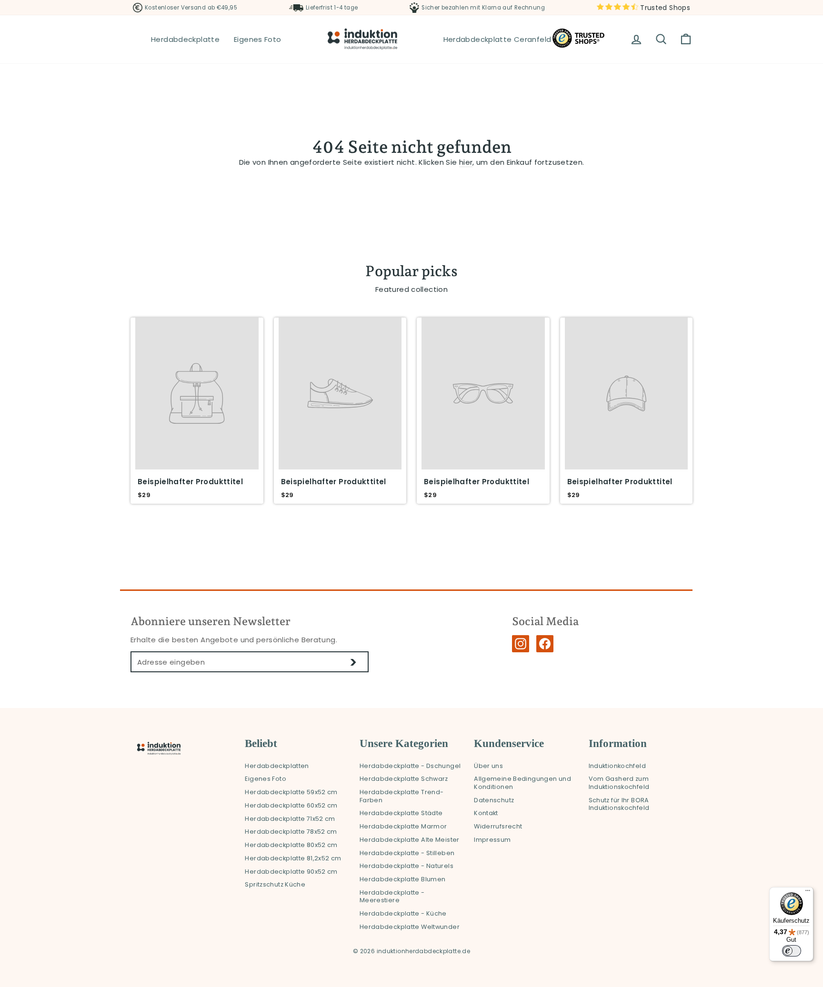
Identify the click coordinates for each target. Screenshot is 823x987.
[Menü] (807, 892)
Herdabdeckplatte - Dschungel (410, 766)
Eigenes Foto (257, 39)
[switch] (791, 951)
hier (466, 162)
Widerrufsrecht (498, 826)
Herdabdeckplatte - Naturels (406, 866)
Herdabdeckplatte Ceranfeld (497, 39)
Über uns (488, 766)
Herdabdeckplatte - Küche (403, 913)
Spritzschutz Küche (275, 884)
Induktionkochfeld (617, 766)
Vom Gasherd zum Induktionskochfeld (619, 783)
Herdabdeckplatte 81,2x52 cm (293, 858)
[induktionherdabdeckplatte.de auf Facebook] (545, 643)
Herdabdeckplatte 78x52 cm (291, 831)
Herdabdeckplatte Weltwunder (410, 927)
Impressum (492, 840)
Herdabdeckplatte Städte (401, 813)
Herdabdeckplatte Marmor (403, 826)
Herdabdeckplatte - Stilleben (407, 853)
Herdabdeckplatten (277, 766)
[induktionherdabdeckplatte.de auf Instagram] (520, 643)
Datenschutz (494, 800)
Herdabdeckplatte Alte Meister (410, 840)
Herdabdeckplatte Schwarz (404, 779)
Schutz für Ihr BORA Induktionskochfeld (619, 804)
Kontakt (486, 813)
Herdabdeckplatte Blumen (403, 879)
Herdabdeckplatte (185, 39)
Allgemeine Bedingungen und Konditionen (522, 783)
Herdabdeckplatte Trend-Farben (402, 796)
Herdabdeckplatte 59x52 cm (291, 792)
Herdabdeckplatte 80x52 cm (291, 845)
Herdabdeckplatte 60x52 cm (291, 805)
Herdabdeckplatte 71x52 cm (290, 819)
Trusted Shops (664, 7)
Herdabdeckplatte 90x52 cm (291, 871)
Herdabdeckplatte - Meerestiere (392, 896)
